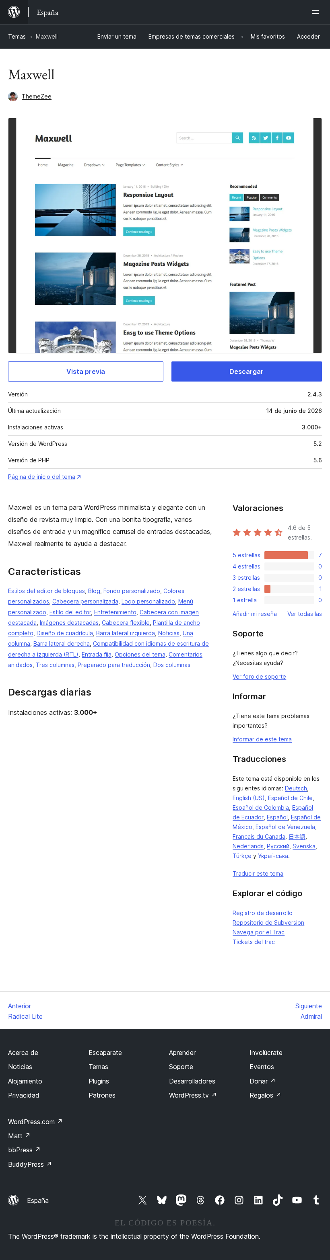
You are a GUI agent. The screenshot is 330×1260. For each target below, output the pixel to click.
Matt (19, 1136)
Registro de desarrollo (263, 912)
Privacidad (23, 1095)
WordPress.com (35, 1122)
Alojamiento (25, 1081)
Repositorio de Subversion (268, 922)
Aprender (182, 1053)
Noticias (168, 633)
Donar (263, 1081)
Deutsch (296, 788)
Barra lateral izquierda (125, 633)
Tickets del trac (254, 941)
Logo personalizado (148, 601)
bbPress (24, 1150)
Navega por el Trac (259, 932)
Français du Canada (259, 836)
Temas (17, 36)
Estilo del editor (70, 612)
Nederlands (248, 846)
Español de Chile (290, 797)
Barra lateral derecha (61, 643)
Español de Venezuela (285, 826)
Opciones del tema (140, 654)
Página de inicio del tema (41, 476)
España (38, 1200)
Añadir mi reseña (255, 613)
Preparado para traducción (114, 664)
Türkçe (242, 855)
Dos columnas (171, 664)
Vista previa (85, 371)
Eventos (262, 1067)
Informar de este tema (262, 739)
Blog (94, 590)
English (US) (249, 797)
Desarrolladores (192, 1081)
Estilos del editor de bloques (46, 590)
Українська (273, 855)
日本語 (297, 836)
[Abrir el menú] (317, 12)
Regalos (265, 1095)
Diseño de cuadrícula (65, 633)
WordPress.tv (193, 1095)
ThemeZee (37, 96)
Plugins (99, 1081)
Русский (278, 846)
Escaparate (105, 1053)
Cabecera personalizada (85, 601)
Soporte (181, 1067)
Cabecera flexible (126, 622)
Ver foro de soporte (259, 676)
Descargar (246, 371)
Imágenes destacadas (69, 622)
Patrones (102, 1095)
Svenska (304, 846)
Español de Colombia (261, 807)
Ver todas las (304, 613)
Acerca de (23, 1053)
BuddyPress (30, 1164)
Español (277, 817)
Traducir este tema (258, 873)
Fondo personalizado (131, 590)
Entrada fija (96, 654)
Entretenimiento (115, 612)
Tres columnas (55, 664)
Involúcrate (266, 1053)
